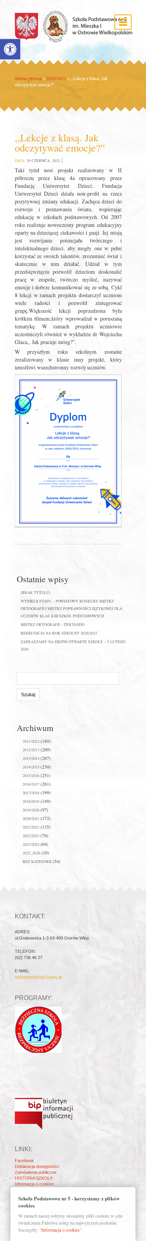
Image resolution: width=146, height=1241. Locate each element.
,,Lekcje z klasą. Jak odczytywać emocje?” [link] (60, 142)
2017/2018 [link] (31, 792)
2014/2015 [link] (31, 767)
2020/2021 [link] (56, 78)
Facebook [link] (24, 1160)
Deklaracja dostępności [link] (37, 1166)
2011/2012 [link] (31, 741)
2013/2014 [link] (31, 758)
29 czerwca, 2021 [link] (43, 160)
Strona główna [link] (28, 78)
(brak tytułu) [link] (35, 592)
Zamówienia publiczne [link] (35, 1172)
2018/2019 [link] (31, 801)
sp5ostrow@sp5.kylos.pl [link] (38, 977)
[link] (10, 49)
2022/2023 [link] (31, 835)
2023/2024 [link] (31, 844)
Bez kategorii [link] (37, 861)
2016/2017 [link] (31, 784)
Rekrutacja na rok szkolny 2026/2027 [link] (59, 633)
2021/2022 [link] (31, 827)
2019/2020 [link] (31, 810)
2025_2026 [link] (31, 853)
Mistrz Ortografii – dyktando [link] (52, 624)
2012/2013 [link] (31, 749)
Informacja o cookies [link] (34, 1184)
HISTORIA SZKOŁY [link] (34, 1178)
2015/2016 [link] (31, 775)
